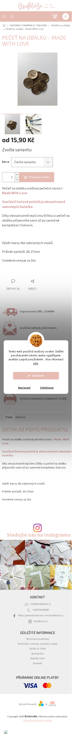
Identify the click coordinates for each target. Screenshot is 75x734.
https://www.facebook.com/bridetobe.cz (40, 615)
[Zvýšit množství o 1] (17, 174)
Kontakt (37, 663)
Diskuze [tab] (20, 417)
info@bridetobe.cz (40, 604)
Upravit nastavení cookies (37, 720)
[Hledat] (4, 16)
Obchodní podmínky (37, 639)
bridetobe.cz (41, 621)
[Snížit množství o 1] (17, 179)
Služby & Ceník (37, 648)
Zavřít (24, 273)
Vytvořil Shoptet (27, 704)
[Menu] (65, 16)
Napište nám (37, 658)
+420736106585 (40, 610)
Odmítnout (47, 388)
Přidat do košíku (39, 177)
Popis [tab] (9, 417)
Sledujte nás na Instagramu (39, 535)
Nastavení (24, 388)
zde (35, 363)
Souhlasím (38, 375)
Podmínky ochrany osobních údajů (37, 644)
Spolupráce (37, 653)
